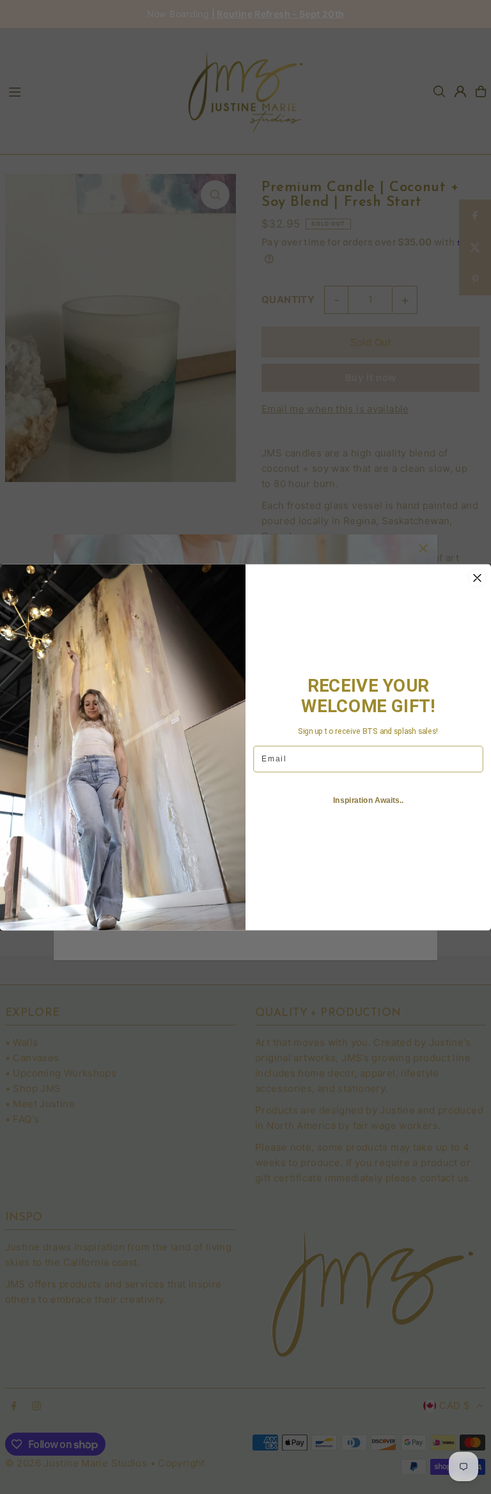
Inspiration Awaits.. (368, 800)
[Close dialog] (478, 578)
